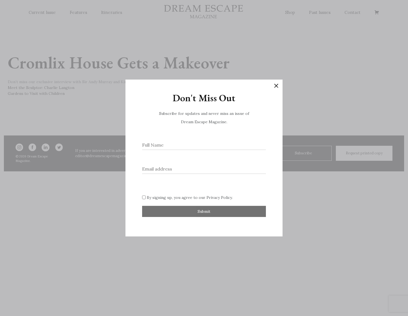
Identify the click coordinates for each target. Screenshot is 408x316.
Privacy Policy (219, 197)
